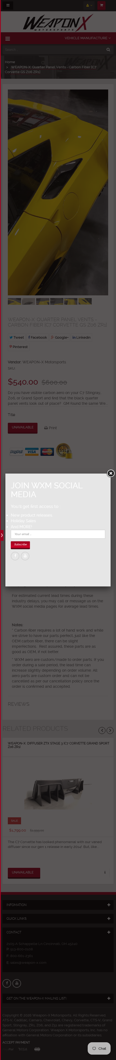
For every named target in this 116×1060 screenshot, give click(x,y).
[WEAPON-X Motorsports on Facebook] (15, 556)
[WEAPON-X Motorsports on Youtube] (25, 556)
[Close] (110, 473)
